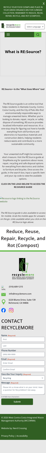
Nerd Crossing (20, 428)
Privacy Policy (7, 435)
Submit (17, 401)
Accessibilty (22, 435)
